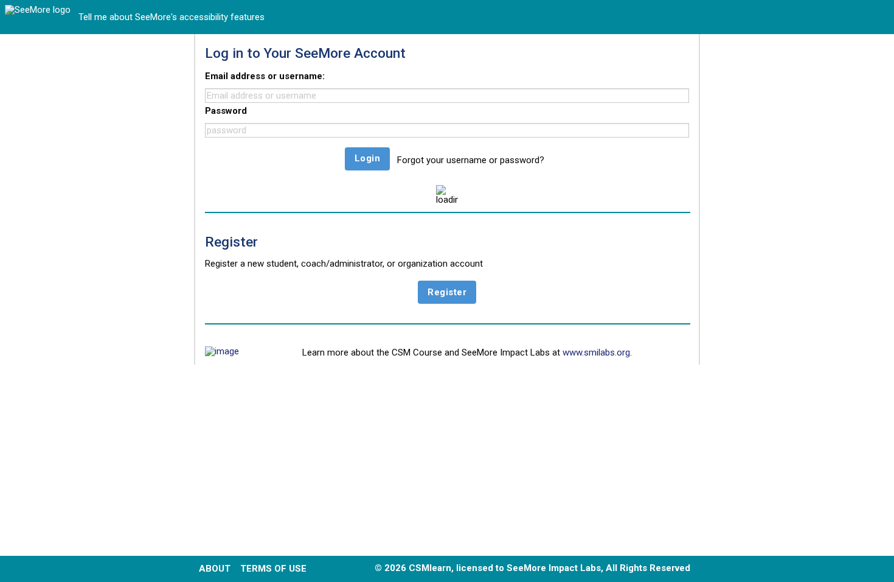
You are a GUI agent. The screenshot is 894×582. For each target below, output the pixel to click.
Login (368, 158)
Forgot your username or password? (470, 160)
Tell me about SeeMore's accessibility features (171, 17)
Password (226, 110)
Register (447, 292)
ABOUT (214, 568)
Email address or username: (265, 76)
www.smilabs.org (596, 352)
